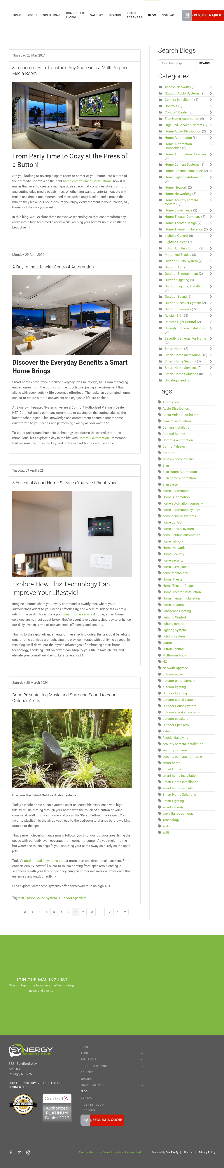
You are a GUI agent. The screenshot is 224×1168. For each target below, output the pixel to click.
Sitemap (188, 1152)
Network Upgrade (175, 668)
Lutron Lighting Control (181, 248)
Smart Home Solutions (181, 374)
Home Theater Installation (184, 229)
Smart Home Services (181, 368)
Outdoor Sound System (40, 898)
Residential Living (175, 738)
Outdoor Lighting (177, 280)
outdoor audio (173, 674)
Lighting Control (176, 236)
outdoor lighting (174, 687)
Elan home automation (179, 478)
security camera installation (183, 744)
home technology (175, 573)
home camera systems (179, 516)
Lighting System (174, 630)
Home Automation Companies (178, 146)
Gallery (96, 15)
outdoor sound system (179, 700)
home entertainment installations (87, 181)
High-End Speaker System (183, 125)
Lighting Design (176, 242)
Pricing (89, 1109)
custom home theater (178, 459)
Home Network (176, 187)
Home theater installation (181, 598)
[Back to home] (9, 15)
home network (173, 541)
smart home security (178, 788)
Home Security (173, 554)
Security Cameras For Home (185, 338)
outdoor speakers (175, 719)
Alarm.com (171, 402)
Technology (171, 820)
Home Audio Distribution (183, 131)
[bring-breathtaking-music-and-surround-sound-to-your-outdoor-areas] (72, 748)
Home (17, 15)
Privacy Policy (207, 1152)
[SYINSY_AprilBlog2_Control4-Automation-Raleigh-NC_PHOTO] (72, 315)
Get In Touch (94, 1104)
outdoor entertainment (179, 681)
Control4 (171, 106)
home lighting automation (181, 535)
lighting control (174, 624)
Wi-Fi (166, 826)
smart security (173, 807)
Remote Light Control (180, 322)
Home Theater (173, 579)
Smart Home (174, 349)
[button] (112, 1138)
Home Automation (178, 138)
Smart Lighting (173, 801)
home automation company (183, 503)
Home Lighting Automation (184, 177)
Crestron (169, 453)
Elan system (171, 484)
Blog (152, 15)
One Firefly (172, 1152)
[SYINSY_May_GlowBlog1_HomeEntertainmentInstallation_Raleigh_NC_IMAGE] (72, 115)
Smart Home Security (180, 361)
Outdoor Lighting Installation (185, 286)
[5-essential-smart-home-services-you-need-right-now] (72, 534)
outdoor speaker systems (181, 712)
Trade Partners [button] (134, 15)
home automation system (181, 510)
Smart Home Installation (183, 355)
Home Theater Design (181, 223)
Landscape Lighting (177, 611)
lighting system (174, 636)
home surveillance (176, 567)
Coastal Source (174, 434)
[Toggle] (212, 87)
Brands (115, 15)
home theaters (173, 605)
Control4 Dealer (176, 112)
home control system (178, 529)
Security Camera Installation (185, 328)
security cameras (175, 750)
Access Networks (178, 87)
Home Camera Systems (182, 165)
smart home (171, 763)
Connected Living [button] (75, 15)
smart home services (78, 614)
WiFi (166, 833)
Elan (166, 465)
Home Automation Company (185, 154)
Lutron (167, 643)
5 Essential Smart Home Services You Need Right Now (64, 482)
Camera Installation (179, 100)
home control (172, 522)
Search (205, 63)
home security (173, 560)
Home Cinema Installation (184, 171)
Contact (87, 1097)
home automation (176, 491)
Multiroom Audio (175, 655)
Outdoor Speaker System (183, 303)
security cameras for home (182, 757)
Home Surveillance (178, 210)
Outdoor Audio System (182, 261)
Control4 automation (178, 440)
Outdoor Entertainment (181, 274)
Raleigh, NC (173, 316)
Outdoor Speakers (73, 898)
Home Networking (178, 194)
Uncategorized (175, 380)
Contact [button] (169, 15)
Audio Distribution (176, 409)
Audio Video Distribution (180, 415)
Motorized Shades (178, 255)
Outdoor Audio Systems (182, 93)
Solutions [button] (51, 15)
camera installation (177, 421)
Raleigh (168, 731)
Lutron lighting (173, 649)
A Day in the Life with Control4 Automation (53, 267)
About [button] (32, 15)
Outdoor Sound (176, 297)
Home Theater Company (182, 217)
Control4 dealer (174, 446)
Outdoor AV (173, 267)
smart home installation (180, 776)
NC (165, 662)
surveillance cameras (178, 814)
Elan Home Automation (182, 119)
